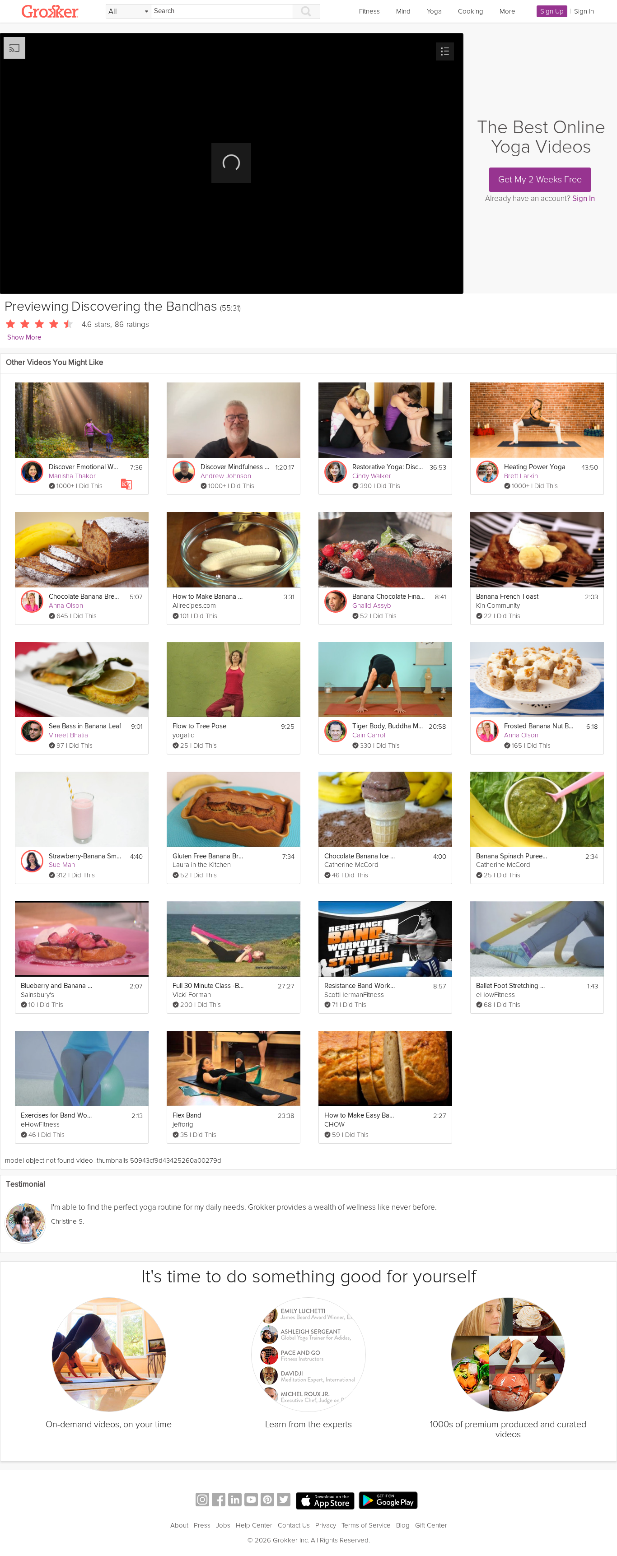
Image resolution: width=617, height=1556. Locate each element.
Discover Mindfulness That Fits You (236, 467)
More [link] (507, 11)
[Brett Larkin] (487, 472)
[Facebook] (218, 1501)
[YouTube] (251, 1501)
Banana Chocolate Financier (388, 596)
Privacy (325, 1525)
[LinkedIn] (235, 1501)
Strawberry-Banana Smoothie (85, 856)
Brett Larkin (521, 476)
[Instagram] (202, 1501)
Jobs (223, 1525)
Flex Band (187, 1115)
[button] (445, 51)
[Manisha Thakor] (32, 472)
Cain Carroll (369, 735)
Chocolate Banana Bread (85, 596)
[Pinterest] (267, 1501)
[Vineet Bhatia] (32, 731)
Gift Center (431, 1525)
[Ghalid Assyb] (335, 601)
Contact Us (294, 1525)
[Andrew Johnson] (184, 472)
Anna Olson (66, 605)
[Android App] (388, 1500)
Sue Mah (62, 865)
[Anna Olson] (32, 601)
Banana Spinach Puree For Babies (512, 856)
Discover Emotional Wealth (85, 467)
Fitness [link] (369, 11)
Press (202, 1525)
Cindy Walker (371, 476)
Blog (403, 1525)
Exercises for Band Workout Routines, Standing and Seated (57, 1115)
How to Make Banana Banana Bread (209, 596)
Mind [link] (403, 11)
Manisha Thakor (72, 476)
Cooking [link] (470, 11)
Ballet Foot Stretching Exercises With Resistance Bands (512, 986)
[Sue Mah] (32, 861)
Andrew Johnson (226, 476)
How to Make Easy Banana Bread (360, 1115)
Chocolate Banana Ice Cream (360, 856)
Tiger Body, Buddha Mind (388, 726)
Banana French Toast (507, 596)
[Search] (306, 11)
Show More (24, 337)
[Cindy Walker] (335, 472)
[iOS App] (325, 1501)
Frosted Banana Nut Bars (540, 726)
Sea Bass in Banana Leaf (85, 726)
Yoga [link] (434, 11)
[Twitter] (283, 1501)
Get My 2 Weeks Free (540, 179)
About (179, 1525)
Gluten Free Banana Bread (209, 856)
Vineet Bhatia (68, 735)
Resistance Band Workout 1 (360, 986)
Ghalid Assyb (371, 605)
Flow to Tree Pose (199, 726)
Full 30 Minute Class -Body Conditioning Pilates (209, 986)
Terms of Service (366, 1525)
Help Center (254, 1525)
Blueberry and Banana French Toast (57, 986)
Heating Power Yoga (535, 467)
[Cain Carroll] (335, 731)
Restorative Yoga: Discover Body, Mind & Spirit (388, 467)
